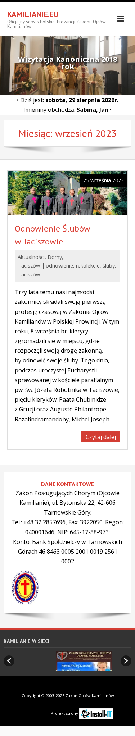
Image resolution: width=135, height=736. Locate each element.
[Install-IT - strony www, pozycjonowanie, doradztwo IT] (96, 713)
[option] (72, 661)
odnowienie (59, 265)
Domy (55, 256)
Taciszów (29, 265)
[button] (9, 660)
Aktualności (31, 256)
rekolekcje (88, 265)
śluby (109, 265)
